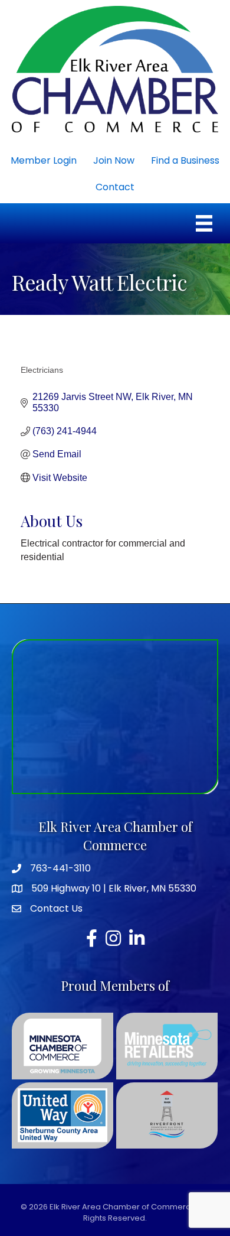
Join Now (113, 160)
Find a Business (185, 160)
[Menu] (204, 223)
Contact (115, 187)
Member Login (44, 160)
